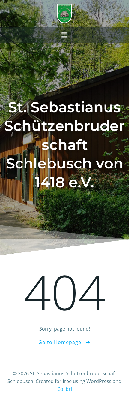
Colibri (64, 389)
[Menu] (64, 35)
